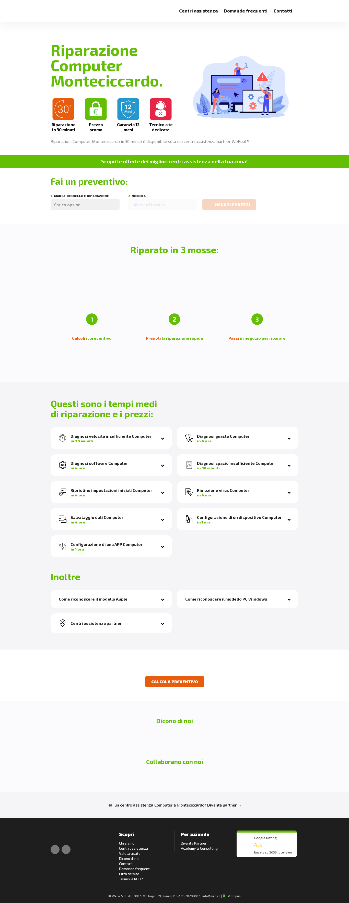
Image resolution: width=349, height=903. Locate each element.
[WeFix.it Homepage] (56, 836)
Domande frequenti (245, 11)
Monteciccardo (190, 804)
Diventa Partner (193, 843)
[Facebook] (55, 849)
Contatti (283, 11)
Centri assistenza (198, 11)
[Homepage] (56, 7)
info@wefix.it (211, 896)
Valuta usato (130, 853)
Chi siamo (126, 843)
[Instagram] (66, 849)
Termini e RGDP (131, 879)
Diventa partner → (224, 804)
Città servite (129, 874)
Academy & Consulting (199, 848)
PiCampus (233, 896)
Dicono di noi (129, 858)
